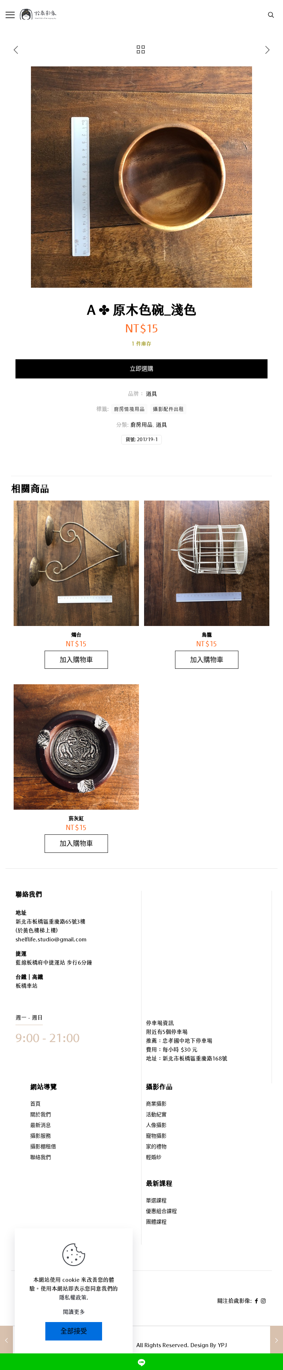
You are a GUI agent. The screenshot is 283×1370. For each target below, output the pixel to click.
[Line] (141, 1361)
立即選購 (141, 369)
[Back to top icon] (247, 1344)
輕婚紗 (153, 1158)
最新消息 (40, 1125)
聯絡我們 (40, 1158)
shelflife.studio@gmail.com (50, 939)
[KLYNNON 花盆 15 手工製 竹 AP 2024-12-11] (276, 1340)
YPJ (222, 1345)
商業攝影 (156, 1104)
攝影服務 (40, 1136)
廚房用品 (141, 425)
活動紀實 (156, 1115)
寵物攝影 (156, 1136)
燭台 (76, 634)
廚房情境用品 (129, 409)
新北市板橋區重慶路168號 (195, 1058)
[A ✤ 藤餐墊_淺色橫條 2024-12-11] (6, 1340)
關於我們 (40, 1115)
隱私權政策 (73, 1297)
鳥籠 (207, 634)
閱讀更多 (74, 1312)
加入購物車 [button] (76, 659)
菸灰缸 (76, 818)
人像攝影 (156, 1125)
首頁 (35, 1104)
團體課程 (156, 1222)
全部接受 (73, 1331)
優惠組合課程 (161, 1211)
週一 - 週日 (29, 1017)
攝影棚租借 (43, 1147)
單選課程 (156, 1201)
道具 (161, 425)
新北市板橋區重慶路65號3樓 (50, 921)
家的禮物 (156, 1147)
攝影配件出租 (168, 409)
